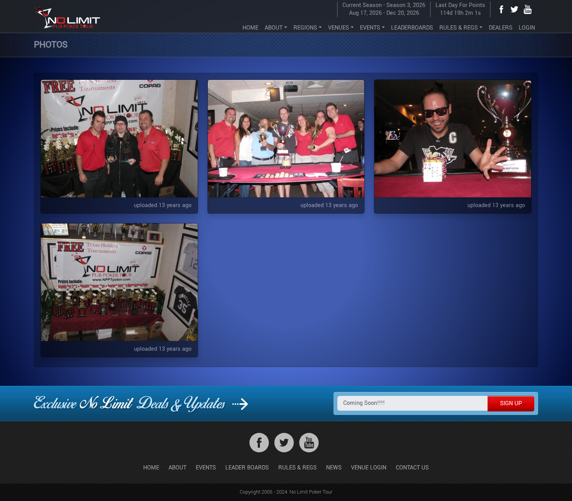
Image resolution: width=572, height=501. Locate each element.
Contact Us (412, 468)
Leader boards (247, 468)
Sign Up (511, 403)
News (334, 468)
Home (151, 468)
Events (206, 468)
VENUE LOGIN (368, 468)
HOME (250, 28)
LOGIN (527, 28)
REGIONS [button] (305, 28)
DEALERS (500, 28)
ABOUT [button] (273, 28)
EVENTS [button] (370, 28)
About (177, 468)
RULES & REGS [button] (458, 28)
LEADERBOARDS (412, 28)
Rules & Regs (297, 468)
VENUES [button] (338, 28)
